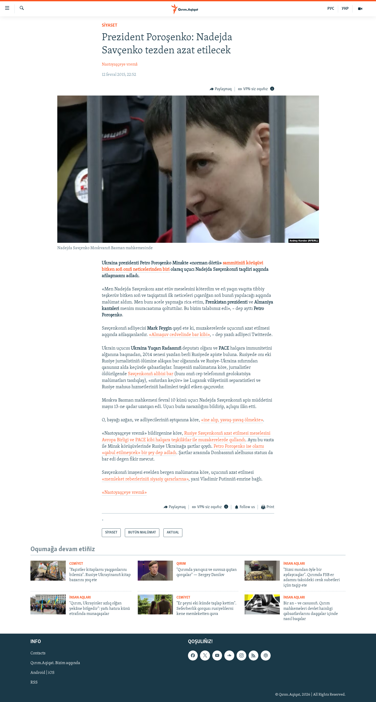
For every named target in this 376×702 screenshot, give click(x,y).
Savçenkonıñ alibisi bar (150, 374)
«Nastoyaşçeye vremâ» (124, 492)
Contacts (38, 653)
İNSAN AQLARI (294, 564)
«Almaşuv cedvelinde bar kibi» (179, 335)
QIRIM (181, 564)
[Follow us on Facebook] (193, 655)
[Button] (221, 89)
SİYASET (109, 25)
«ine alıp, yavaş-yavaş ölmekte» (232, 420)
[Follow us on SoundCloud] (229, 655)
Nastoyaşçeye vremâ (120, 64)
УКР (345, 9)
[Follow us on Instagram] (241, 655)
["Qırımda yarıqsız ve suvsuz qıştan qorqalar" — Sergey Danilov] (155, 571)
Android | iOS (42, 673)
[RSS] (253, 655)
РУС (330, 9)
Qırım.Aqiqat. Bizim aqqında (55, 663)
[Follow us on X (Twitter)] (205, 655)
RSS (34, 682)
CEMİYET (76, 564)
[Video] (360, 8)
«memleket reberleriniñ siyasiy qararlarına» (145, 479)
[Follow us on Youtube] (217, 655)
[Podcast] (265, 655)
